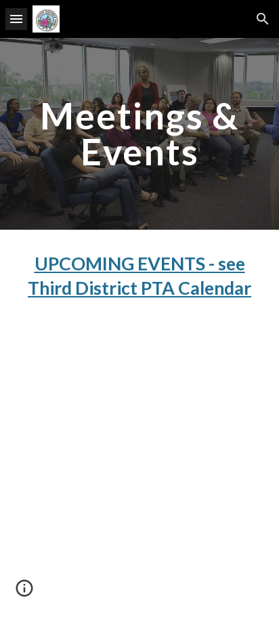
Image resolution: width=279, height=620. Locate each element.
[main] (139, 133)
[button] (16, 18)
